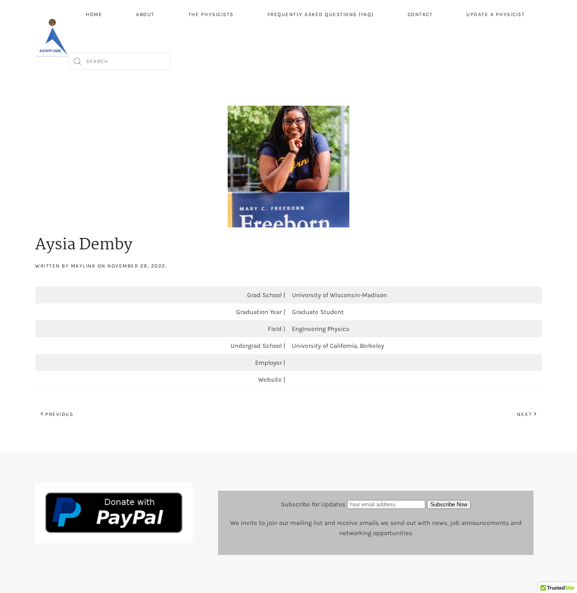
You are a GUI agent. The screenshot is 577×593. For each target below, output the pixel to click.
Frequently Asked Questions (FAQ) (320, 14)
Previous (59, 414)
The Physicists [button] (211, 14)
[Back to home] (52, 38)
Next (524, 414)
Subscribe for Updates (313, 504)
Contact (420, 14)
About (145, 14)
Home (94, 14)
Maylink (83, 266)
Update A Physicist (495, 14)
